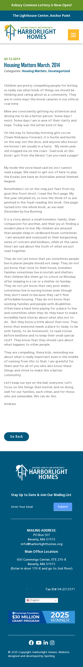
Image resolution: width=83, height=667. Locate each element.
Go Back (16, 436)
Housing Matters (34, 71)
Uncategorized (59, 71)
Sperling (49, 656)
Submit (63, 507)
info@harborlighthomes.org (41, 544)
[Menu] (73, 34)
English (34, 600)
